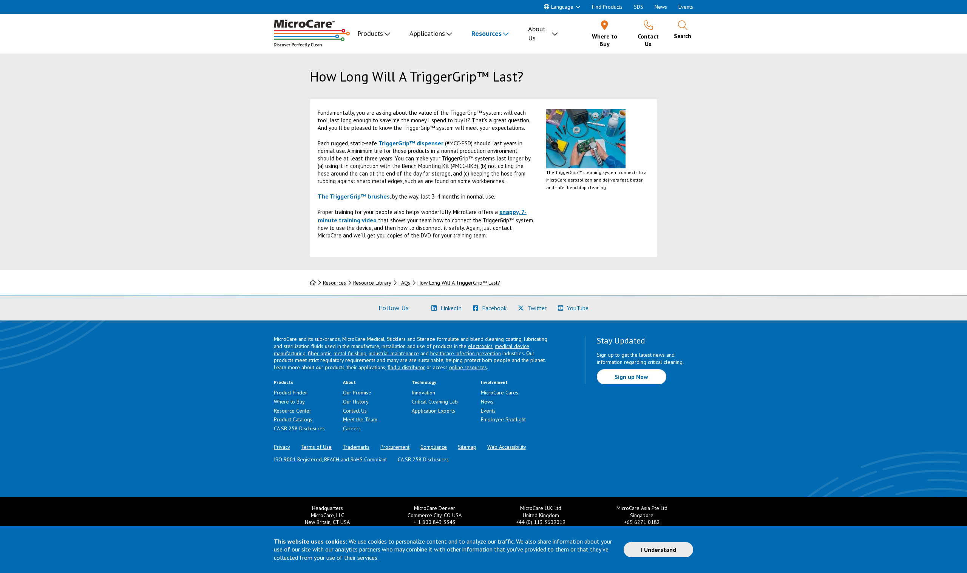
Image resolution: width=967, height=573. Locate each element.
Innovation (423, 392)
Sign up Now (631, 376)
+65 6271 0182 (642, 522)
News (661, 6)
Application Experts (433, 410)
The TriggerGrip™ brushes (354, 196)
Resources (486, 33)
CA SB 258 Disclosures (299, 428)
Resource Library (372, 282)
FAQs (404, 282)
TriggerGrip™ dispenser (410, 143)
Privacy (282, 447)
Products (370, 33)
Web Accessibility (506, 447)
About (349, 382)
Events (685, 6)
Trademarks (356, 447)
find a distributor (406, 367)
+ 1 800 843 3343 (435, 522)
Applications (427, 33)
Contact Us (355, 410)
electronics (480, 346)
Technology (424, 382)
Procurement (394, 447)
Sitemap (467, 447)
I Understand (658, 549)
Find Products (607, 6)
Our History (356, 401)
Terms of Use (316, 447)
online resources (468, 367)
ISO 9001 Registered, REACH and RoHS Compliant (330, 459)
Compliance (433, 447)
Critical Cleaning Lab (435, 401)
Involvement (494, 382)
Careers (352, 428)
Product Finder (290, 392)
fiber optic (319, 353)
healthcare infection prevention (465, 353)
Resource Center (292, 410)
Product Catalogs (293, 419)
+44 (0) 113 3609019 (540, 522)
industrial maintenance (394, 353)
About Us (536, 33)
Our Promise (357, 392)
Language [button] (562, 6)
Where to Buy (289, 401)
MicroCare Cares (499, 392)
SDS (638, 6)
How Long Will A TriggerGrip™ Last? (458, 282)
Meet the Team (360, 419)
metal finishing (350, 353)
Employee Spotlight (503, 419)
